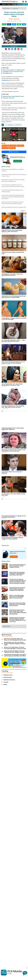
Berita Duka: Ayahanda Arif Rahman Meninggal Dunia (14, 207)
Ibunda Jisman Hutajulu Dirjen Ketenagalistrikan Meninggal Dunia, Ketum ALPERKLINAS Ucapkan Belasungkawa (13, 197)
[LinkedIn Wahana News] (15, 49)
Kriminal (19, 4)
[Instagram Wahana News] (9, 49)
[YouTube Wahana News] (18, 49)
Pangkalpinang (5, 80)
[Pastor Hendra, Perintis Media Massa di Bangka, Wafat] (14, 35)
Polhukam (13, 4)
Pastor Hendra (5, 148)
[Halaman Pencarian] (26, 1)
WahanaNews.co (6, 53)
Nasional (4, 4)
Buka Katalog (14, 556)
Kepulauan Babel (12, 145)
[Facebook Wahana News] (6, 49)
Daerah (9, 4)
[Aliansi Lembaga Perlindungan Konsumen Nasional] (14, 663)
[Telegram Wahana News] (22, 49)
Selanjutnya (10, 125)
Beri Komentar (15, 152)
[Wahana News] (10, 1)
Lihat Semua (18, 125)
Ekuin (23, 4)
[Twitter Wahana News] (12, 49)
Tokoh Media (12, 148)
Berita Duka (4, 145)
